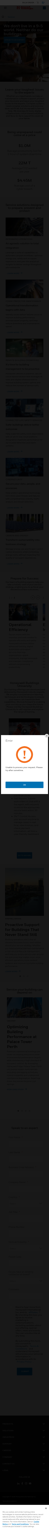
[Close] (46, 1508)
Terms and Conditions (20, 1524)
